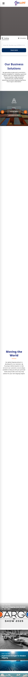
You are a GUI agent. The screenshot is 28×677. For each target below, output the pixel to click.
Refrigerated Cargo (14, 115)
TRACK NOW (14, 50)
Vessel (14, 108)
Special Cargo (14, 111)
